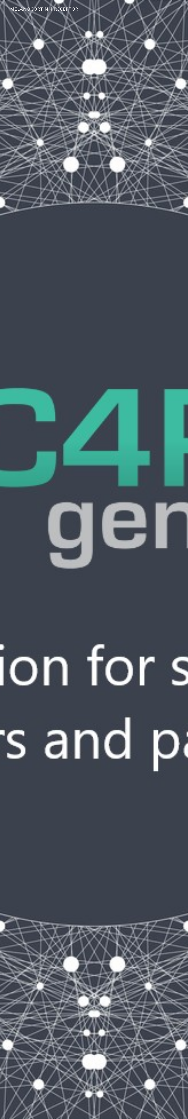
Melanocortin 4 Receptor (44, 9)
